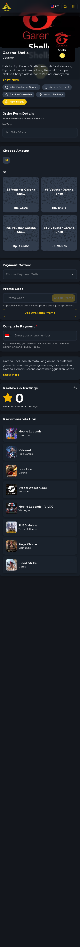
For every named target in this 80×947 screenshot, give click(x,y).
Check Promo (63, 298)
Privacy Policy (31, 347)
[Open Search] (65, 6)
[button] (74, 6)
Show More (10, 79)
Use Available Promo (40, 313)
